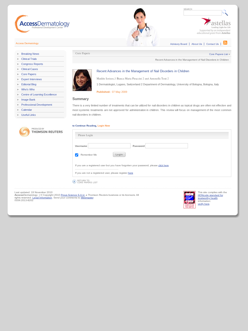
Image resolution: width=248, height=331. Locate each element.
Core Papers (28, 74)
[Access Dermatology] (42, 32)
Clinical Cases (29, 69)
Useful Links (28, 114)
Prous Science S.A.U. (73, 195)
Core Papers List (218, 54)
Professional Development (36, 104)
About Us (197, 44)
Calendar (26, 109)
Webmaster (87, 197)
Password (139, 146)
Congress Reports (32, 64)
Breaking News (30, 53)
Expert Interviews (31, 79)
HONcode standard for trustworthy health (210, 196)
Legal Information (42, 197)
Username (81, 146)
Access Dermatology (27, 43)
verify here (203, 204)
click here (163, 165)
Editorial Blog (28, 84)
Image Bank (28, 99)
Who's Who (28, 89)
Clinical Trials (29, 58)
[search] (226, 12)
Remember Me (89, 154)
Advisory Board (178, 44)
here (130, 173)
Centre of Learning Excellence (39, 94)
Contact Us (212, 44)
